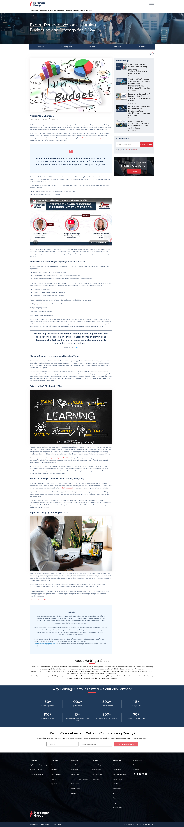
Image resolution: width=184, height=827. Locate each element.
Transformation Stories (120, 774)
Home (32, 10)
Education (54, 779)
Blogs (36, 10)
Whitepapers (117, 788)
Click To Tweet (69, 347)
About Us (74, 760)
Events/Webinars (118, 779)
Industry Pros (75, 774)
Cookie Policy (58, 824)
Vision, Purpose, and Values (79, 779)
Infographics (116, 803)
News (114, 793)
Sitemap (136, 769)
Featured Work (117, 807)
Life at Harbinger (97, 765)
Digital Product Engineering (38, 765)
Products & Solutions (36, 774)
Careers (95, 760)
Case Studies (117, 769)
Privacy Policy (127, 149)
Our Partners (75, 784)
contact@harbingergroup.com (44, 644)
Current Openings (97, 774)
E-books (115, 784)
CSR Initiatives (75, 788)
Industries (54, 760)
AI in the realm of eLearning (91, 138)
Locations (136, 765)
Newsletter (95, 779)
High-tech (54, 784)
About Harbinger (76, 765)
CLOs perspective (68, 488)
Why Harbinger (96, 769)
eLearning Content (36, 769)
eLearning (42, 10)
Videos (115, 798)
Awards (73, 793)
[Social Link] (134, 774)
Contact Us (137, 760)
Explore (134, 171)
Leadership (74, 769)
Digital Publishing (56, 774)
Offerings (33, 760)
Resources (117, 760)
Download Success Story (39, 600)
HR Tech (53, 765)
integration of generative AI (58, 458)
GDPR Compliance (46, 824)
